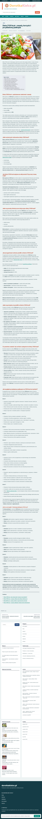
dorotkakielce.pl (22, 30)
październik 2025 (26, 726)
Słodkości (12, 16)
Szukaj (37, 12)
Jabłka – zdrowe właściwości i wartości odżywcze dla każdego (31, 705)
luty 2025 (24, 736)
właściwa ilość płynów (25, 129)
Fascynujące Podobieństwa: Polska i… (29, 648)
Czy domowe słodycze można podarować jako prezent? (10, 656)
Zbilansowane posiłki (7, 157)
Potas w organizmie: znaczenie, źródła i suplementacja (29, 701)
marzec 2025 (25, 734)
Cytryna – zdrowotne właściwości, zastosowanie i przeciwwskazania (31, 708)
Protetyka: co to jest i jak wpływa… (28, 650)
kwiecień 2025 (25, 731)
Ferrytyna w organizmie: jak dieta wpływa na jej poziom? (10, 728)
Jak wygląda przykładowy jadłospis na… (12, 88)
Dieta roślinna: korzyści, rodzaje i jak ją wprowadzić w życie (31, 687)
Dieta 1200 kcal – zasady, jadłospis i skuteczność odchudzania (17, 602)
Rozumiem (37, 816)
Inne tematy (17, 16)
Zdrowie (26, 16)
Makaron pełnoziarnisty (12, 490)
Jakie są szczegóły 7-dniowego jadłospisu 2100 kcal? (15, 89)
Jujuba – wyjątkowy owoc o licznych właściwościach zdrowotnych (29, 712)
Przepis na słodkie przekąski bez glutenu (9, 662)
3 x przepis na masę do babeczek (8, 648)
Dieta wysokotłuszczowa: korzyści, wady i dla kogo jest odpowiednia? (10, 749)
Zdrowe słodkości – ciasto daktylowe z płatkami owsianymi (10, 659)
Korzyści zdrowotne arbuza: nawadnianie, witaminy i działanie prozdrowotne (31, 676)
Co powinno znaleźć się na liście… (10, 86)
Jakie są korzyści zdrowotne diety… (11, 80)
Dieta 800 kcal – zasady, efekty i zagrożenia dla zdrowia (15, 600)
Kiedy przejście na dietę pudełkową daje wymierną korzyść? (10, 739)
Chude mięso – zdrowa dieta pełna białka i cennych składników (10, 761)
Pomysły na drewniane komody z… (28, 658)
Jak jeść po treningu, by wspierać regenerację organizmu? (30, 690)
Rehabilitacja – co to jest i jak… (28, 653)
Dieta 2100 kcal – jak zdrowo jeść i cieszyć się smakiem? (15, 597)
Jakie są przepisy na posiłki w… (10, 85)
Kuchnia (6, 16)
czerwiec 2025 (25, 729)
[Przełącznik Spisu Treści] (23, 77)
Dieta (3, 16)
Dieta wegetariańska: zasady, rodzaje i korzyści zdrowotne (31, 672)
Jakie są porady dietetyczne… (10, 82)
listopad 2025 (25, 724)
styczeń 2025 (25, 739)
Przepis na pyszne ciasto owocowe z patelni (9, 651)
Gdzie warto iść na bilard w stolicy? (8, 770)
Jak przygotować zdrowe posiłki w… (11, 84)
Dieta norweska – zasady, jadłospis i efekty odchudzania (30, 679)
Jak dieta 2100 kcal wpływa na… (11, 81)
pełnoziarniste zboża (18, 259)
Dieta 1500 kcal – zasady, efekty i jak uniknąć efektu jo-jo (15, 598)
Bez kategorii (25, 626)
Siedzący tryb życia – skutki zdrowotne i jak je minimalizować (30, 683)
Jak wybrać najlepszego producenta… (29, 655)
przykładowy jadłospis (16, 389)
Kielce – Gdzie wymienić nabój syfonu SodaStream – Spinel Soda (31, 697)
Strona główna (3, 20)
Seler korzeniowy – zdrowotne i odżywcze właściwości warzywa (30, 694)
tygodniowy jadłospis (27, 264)
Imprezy (22, 16)
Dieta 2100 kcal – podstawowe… (10, 78)
